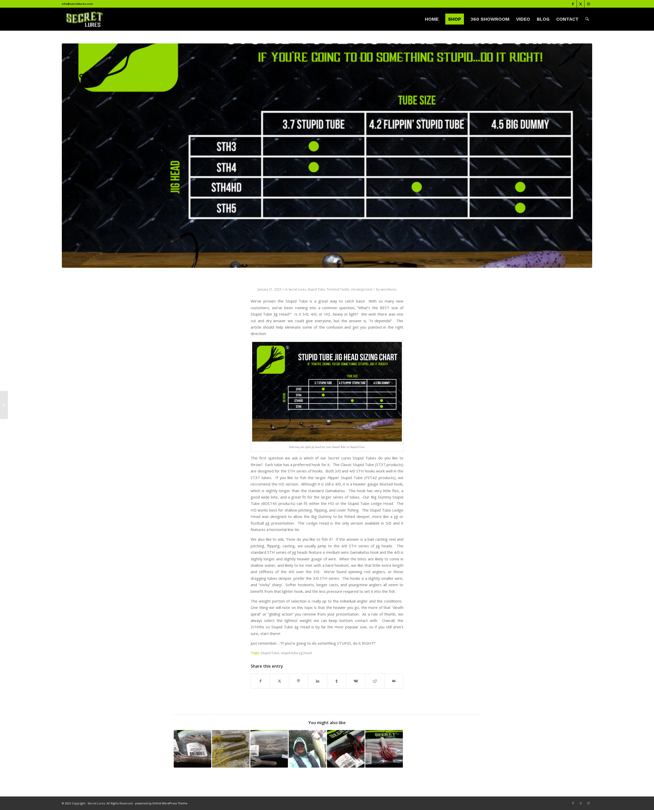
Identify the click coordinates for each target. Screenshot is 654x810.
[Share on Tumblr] (336, 681)
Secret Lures (297, 289)
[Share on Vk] (355, 681)
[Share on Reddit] (374, 681)
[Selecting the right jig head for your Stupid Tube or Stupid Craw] (327, 155)
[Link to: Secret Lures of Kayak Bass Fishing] (307, 749)
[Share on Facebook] (260, 681)
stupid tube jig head (296, 653)
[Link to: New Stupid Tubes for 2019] (231, 749)
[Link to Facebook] (573, 4)
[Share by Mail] (393, 681)
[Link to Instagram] (588, 4)
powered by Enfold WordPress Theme (161, 803)
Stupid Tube (316, 289)
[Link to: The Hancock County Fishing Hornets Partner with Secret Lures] (346, 749)
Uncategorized (361, 289)
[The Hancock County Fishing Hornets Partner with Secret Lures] (4, 405)
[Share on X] (279, 681)
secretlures (388, 289)
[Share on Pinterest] (298, 681)
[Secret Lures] (84, 19)
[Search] (587, 19)
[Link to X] (580, 4)
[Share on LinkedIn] (317, 681)
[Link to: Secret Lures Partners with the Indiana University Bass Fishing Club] (384, 749)
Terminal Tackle (337, 289)
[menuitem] (432, 19)
